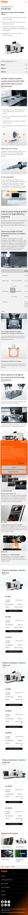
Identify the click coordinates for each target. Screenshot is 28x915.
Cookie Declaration (15, 909)
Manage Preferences (13, 471)
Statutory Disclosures (5, 910)
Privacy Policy (9, 909)
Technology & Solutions (7, 879)
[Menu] (26, 2)
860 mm (3, 65)
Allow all (14, 467)
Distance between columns (7, 61)
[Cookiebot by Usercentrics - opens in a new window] (21, 442)
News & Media (4, 883)
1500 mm (3, 68)
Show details (21, 463)
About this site (22, 909)
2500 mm (3, 71)
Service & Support (5, 887)
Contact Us (3, 894)
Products (3, 876)
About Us (3, 891)
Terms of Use (3, 909)
